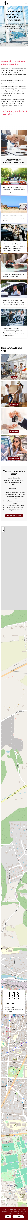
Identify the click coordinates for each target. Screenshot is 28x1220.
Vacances (14, 377)
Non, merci (18, 1217)
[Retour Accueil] (5, 3)
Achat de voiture (14, 431)
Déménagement (14, 404)
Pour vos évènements (14, 458)
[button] (26, 3)
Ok (8, 1217)
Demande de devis (15, 516)
